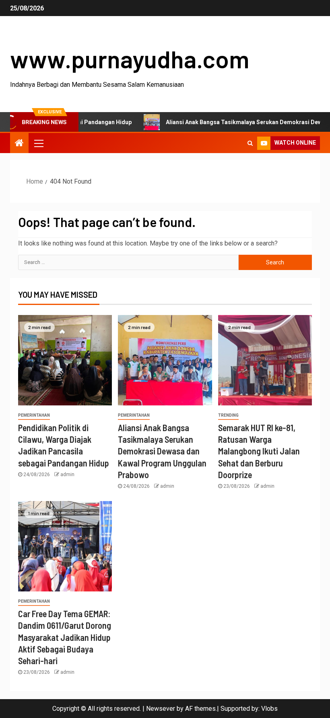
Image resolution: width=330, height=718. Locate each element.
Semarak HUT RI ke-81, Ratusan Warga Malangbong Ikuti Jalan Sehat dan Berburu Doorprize (259, 451)
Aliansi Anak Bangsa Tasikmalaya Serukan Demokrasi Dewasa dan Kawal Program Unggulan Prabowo (162, 451)
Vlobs (269, 708)
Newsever (160, 708)
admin (67, 474)
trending (228, 415)
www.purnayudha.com (129, 58)
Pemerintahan (34, 415)
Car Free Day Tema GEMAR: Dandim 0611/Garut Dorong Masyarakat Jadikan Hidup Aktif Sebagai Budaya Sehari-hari (64, 637)
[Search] (250, 143)
